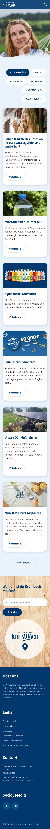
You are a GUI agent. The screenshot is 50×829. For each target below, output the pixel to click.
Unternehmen (34, 90)
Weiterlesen (15, 176)
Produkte (36, 81)
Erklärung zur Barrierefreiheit (16, 745)
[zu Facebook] (6, 806)
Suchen (14, 612)
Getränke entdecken (12, 721)
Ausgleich (16, 81)
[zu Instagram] (15, 806)
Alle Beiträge (18, 72)
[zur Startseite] (10, 4)
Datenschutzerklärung (13, 735)
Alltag (38, 72)
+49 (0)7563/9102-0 (19, 777)
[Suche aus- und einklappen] (45, 4)
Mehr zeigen (23, 562)
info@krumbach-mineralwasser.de (18, 780)
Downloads (8, 726)
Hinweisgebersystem (12, 740)
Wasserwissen (33, 98)
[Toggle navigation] (37, 4)
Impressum (8, 730)
